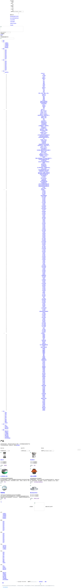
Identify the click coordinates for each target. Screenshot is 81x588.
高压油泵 (44, 373)
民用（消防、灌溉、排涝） (44, 93)
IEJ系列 (43, 245)
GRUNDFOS (43, 208)
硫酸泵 (43, 351)
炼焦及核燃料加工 (43, 102)
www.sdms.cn (5, 587)
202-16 (2, 459)
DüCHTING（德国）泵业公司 (44, 172)
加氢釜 (43, 357)
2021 (6, 54)
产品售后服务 (12, 21)
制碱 (44, 97)
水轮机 (43, 370)
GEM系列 (44, 240)
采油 (44, 74)
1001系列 (44, 235)
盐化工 (43, 104)
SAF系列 (44, 331)
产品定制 (11, 25)
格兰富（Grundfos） (44, 114)
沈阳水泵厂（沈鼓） (44, 129)
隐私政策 (41, 581)
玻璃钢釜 (44, 358)
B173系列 (44, 193)
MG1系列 (44, 246)
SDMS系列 (44, 279)
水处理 (6, 422)
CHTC (44, 328)
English (1, 34)
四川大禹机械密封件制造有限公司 (8, 581)
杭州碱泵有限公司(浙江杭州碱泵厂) (44, 150)
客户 (6, 425)
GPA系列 (44, 242)
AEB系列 (44, 233)
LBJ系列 (43, 284)
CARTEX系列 (44, 307)
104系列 (43, 234)
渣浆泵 (43, 335)
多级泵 (43, 399)
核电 (44, 86)
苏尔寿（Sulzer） (43, 112)
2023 (6, 52)
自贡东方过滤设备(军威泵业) (43, 161)
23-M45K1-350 (3, 476)
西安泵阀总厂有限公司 (43, 171)
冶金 (44, 76)
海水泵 (43, 365)
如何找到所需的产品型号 (14, 16)
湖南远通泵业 (43, 148)
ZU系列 (43, 225)
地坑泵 (43, 377)
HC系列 (43, 255)
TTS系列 (44, 289)
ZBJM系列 (44, 211)
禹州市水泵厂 (43, 164)
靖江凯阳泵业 (43, 175)
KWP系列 (44, 213)
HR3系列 (44, 207)
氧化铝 (43, 100)
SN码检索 (7, 436)
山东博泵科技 (43, 124)
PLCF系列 (44, 326)
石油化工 (44, 87)
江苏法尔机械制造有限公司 (44, 183)
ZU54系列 (44, 314)
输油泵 (43, 389)
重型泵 (43, 396)
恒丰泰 (43, 187)
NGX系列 (44, 223)
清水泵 (43, 386)
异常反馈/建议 (5, 579)
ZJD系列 (43, 305)
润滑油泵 (44, 376)
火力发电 (44, 75)
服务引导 (4, 572)
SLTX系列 (44, 330)
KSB (44, 119)
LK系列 (43, 269)
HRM (44, 278)
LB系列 (43, 312)
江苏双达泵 (44, 179)
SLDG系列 (44, 230)
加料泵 (43, 356)
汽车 (44, 108)
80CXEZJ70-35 (33, 492)
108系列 (43, 321)
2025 (6, 50)
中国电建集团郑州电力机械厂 (44, 169)
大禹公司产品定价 (13, 23)
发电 (6, 413)
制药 (44, 79)
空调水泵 (44, 343)
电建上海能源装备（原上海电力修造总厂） (43, 158)
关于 (3, 41)
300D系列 (44, 217)
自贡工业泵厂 (43, 120)
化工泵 (43, 383)
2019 (6, 56)
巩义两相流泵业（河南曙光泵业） (43, 167)
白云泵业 (44, 176)
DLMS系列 (44, 283)
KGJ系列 (44, 197)
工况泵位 (42, 333)
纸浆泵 (43, 371)
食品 (44, 81)
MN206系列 (44, 266)
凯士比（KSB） (44, 111)
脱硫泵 (43, 336)
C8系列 (43, 318)
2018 (6, 57)
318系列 (43, 237)
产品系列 (42, 189)
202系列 (43, 281)
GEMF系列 (44, 248)
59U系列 (43, 300)
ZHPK (44, 263)
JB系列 (43, 219)
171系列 (43, 249)
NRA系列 (44, 247)
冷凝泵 (43, 408)
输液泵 (43, 390)
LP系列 (43, 261)
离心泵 (43, 379)
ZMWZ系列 (44, 196)
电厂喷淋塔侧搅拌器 (44, 344)
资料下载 (6, 435)
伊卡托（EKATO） (43, 147)
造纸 (44, 82)
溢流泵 (43, 337)
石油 (6, 412)
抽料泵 (43, 391)
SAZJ (44, 327)
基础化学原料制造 (43, 101)
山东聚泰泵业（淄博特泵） (44, 125)
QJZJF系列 (44, 267)
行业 (3, 411)
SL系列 (43, 232)
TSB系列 (44, 190)
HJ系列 (43, 303)
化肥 (44, 90)
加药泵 (43, 392)
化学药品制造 (43, 103)
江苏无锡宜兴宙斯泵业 (43, 136)
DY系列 (43, 254)
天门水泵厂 (44, 131)
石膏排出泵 (44, 340)
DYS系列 (44, 298)
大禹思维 (6, 45)
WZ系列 (43, 203)
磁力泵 (43, 363)
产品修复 (6, 433)
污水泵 (43, 400)
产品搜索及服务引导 (4, 36)
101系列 (43, 310)
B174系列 (44, 239)
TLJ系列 (43, 226)
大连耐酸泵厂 (43, 127)
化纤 (44, 89)
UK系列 (43, 227)
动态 (3, 59)
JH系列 (43, 253)
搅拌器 (43, 292)
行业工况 (42, 73)
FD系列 (43, 286)
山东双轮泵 (44, 141)
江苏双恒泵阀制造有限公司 (44, 159)
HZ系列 (43, 204)
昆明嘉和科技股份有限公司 (44, 137)
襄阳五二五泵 (43, 117)
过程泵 (43, 397)
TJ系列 (43, 291)
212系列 (43, 282)
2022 (6, 53)
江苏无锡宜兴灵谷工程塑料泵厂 (44, 134)
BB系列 (43, 194)
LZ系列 (43, 221)
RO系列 (43, 304)
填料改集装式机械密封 (43, 311)
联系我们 (6, 47)
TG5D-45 (32, 459)
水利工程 (44, 95)
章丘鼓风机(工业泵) (44, 130)
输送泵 (43, 394)
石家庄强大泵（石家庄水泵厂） (44, 115)
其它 (44, 138)
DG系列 (43, 296)
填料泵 (43, 157)
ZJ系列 (43, 216)
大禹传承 (6, 44)
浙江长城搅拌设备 (43, 181)
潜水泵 (43, 364)
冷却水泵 (44, 341)
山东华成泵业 (43, 123)
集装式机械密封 (44, 195)
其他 (44, 297)
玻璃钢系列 (44, 275)
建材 (44, 96)
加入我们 (6, 46)
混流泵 (43, 378)
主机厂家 (42, 109)
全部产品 (6, 72)
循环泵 (43, 334)
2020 (6, 55)
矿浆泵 (43, 387)
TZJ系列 (43, 252)
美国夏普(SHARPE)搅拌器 (44, 144)
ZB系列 (43, 274)
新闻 (3, 48)
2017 (6, 58)
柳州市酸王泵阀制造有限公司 (44, 173)
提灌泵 (43, 369)
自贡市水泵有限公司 (44, 174)
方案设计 (6, 432)
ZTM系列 (44, 259)
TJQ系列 (43, 271)
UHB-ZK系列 (33, 476)
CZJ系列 (43, 288)
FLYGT (43, 210)
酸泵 (44, 354)
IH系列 (43, 273)
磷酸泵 (43, 350)
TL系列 (43, 262)
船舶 (44, 83)
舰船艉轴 (44, 366)
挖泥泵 (43, 349)
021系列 (43, 212)
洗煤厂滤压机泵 (44, 347)
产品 (3, 71)
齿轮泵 (43, 362)
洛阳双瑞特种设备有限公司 (44, 186)
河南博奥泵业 (43, 182)
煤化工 (43, 88)
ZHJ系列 (43, 200)
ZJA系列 (43, 264)
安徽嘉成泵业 (43, 180)
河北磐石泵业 (43, 165)
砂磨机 (43, 368)
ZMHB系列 (44, 299)
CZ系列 (43, 268)
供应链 (6, 426)
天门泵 (43, 293)
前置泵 (43, 345)
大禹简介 (6, 42)
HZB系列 (44, 285)
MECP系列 (44, 317)
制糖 (44, 107)
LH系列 (43, 220)
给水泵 (43, 380)
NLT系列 (44, 329)
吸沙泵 (43, 401)
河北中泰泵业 (43, 166)
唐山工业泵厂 (43, 152)
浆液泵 (43, 406)
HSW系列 (44, 251)
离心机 (43, 361)
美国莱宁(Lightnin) (43, 132)
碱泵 (44, 355)
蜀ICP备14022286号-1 (34, 581)
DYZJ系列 (44, 202)
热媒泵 (43, 348)
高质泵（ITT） (44, 126)
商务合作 (6, 428)
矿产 (44, 80)
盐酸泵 (43, 352)
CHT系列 (44, 209)
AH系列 (43, 258)
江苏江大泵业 (43, 168)
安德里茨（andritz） (44, 155)
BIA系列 (43, 320)
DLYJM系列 (43, 241)
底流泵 (43, 342)
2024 (6, 51)
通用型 (43, 162)
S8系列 (43, 306)
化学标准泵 (44, 393)
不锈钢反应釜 (43, 359)
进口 (44, 118)
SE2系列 (43, 231)
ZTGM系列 (44, 325)
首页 (3, 40)
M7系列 (43, 224)
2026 (6, 49)
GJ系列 (43, 260)
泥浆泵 (43, 384)
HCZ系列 (44, 218)
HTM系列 (44, 244)
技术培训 (6, 434)
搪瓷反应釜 (44, 385)
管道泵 (43, 403)
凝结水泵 (44, 407)
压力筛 (43, 372)
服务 (3, 429)
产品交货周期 (12, 19)
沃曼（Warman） (44, 110)
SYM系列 (44, 270)
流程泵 (43, 382)
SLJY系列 (44, 324)
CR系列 (43, 277)
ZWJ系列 (44, 201)
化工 (6, 415)
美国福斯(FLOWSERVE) (44, 154)
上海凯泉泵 (44, 143)
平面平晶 (2, 492)
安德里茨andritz (44, 122)
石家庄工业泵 (43, 116)
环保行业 (44, 94)
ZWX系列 (44, 276)
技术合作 (6, 427)
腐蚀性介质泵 (43, 398)
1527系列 (44, 313)
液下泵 (43, 405)
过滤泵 (43, 404)
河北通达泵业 (43, 160)
